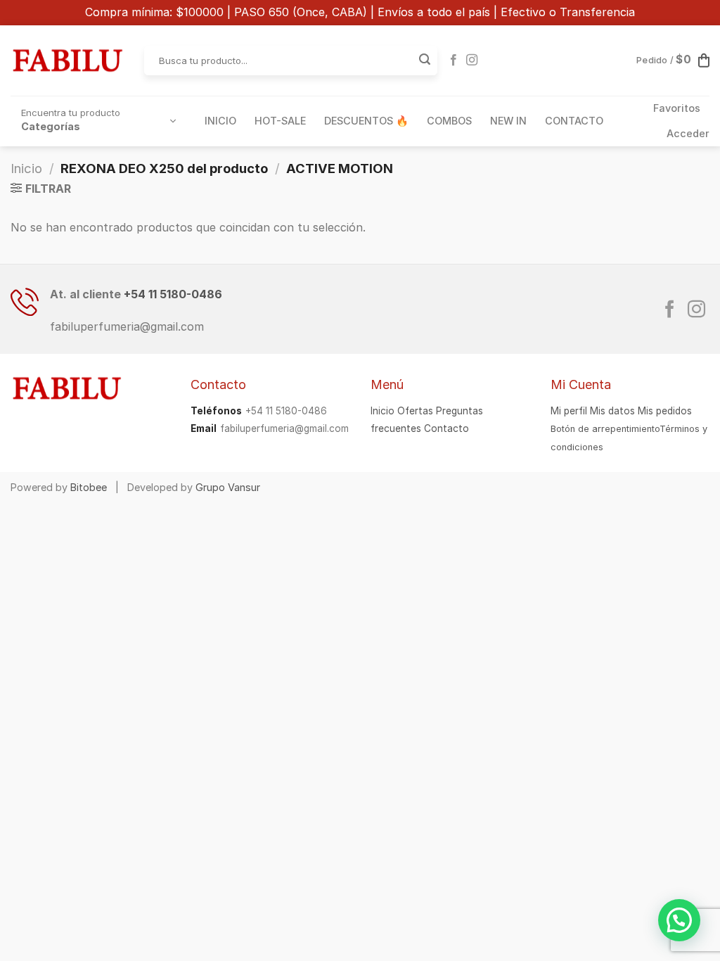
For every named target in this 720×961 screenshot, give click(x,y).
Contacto (446, 428)
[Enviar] (425, 60)
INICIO (220, 121)
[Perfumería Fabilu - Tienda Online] (67, 60)
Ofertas (415, 410)
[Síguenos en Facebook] (453, 60)
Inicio (26, 168)
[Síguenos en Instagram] (471, 60)
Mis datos (612, 410)
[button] (679, 920)
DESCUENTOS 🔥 (366, 121)
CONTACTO (574, 121)
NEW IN (508, 121)
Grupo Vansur (227, 487)
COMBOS (449, 121)
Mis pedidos (665, 410)
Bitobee (88, 487)
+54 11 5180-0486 (173, 294)
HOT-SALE (280, 121)
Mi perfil (569, 410)
